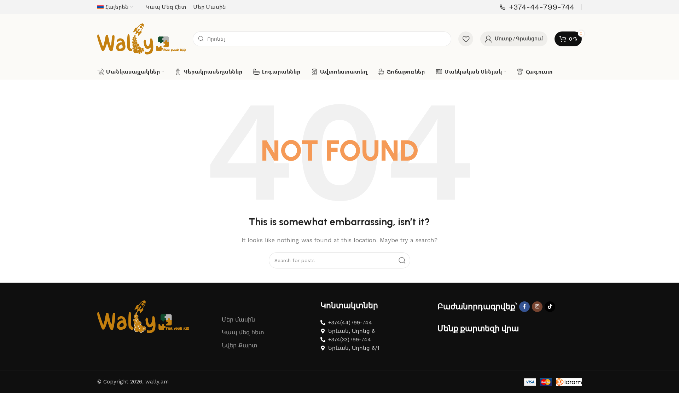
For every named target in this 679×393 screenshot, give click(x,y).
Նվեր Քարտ (239, 345)
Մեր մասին (238, 319)
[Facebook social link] (524, 306)
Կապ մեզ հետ (243, 332)
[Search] (402, 260)
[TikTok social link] (550, 306)
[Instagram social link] (537, 306)
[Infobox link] (537, 7)
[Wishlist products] (466, 39)
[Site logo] (141, 38)
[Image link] (143, 316)
